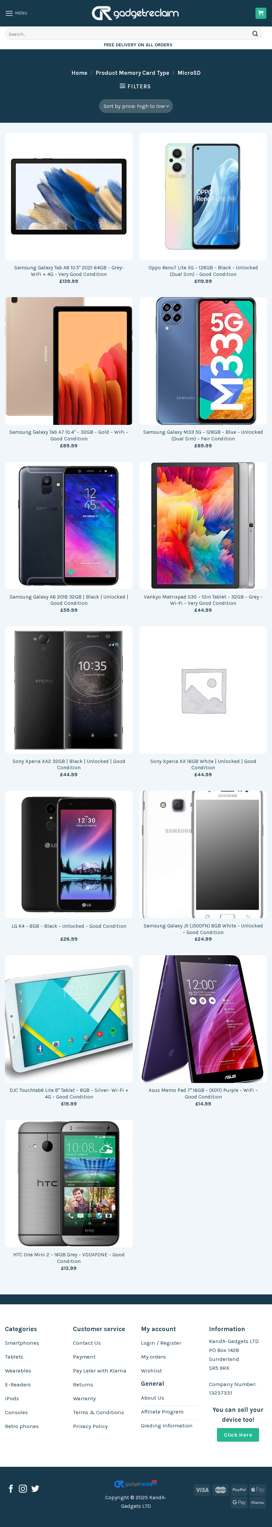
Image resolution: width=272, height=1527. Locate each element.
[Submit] (255, 34)
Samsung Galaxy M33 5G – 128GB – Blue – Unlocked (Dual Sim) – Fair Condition (203, 435)
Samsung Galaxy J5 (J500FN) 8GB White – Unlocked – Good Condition (203, 929)
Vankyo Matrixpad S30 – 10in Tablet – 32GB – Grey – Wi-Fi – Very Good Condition (203, 600)
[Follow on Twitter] (35, 1489)
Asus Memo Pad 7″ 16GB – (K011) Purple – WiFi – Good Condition (203, 1093)
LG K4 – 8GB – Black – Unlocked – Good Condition (69, 926)
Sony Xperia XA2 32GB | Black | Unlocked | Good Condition (69, 764)
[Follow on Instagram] (23, 1489)
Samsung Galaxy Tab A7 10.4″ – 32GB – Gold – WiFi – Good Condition (68, 435)
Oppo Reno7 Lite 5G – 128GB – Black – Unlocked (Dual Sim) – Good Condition (203, 271)
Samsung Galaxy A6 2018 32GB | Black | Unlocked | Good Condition (69, 600)
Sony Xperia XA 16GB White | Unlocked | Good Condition (203, 764)
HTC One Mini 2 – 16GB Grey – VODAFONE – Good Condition (69, 1258)
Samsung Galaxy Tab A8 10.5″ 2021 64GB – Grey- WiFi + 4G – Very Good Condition (69, 271)
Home (79, 73)
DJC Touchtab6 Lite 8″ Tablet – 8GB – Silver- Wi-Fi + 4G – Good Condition (69, 1093)
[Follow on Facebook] (11, 1489)
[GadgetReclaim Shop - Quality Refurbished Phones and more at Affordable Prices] (136, 13)
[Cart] (261, 13)
